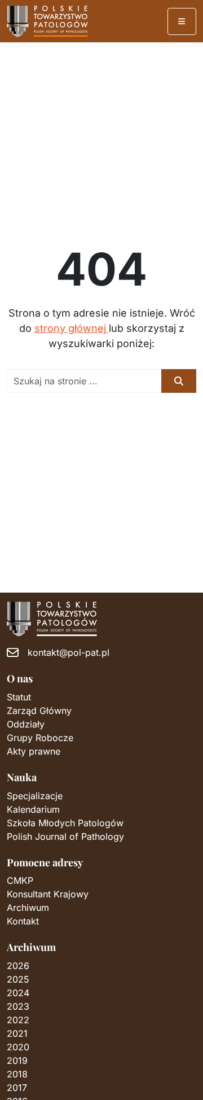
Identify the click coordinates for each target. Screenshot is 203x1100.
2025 (18, 979)
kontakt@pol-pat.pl (68, 652)
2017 (17, 1087)
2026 (18, 965)
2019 (17, 1060)
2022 (18, 1020)
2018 (17, 1074)
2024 (18, 992)
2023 (18, 1006)
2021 (17, 1033)
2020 (18, 1047)
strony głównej (71, 328)
